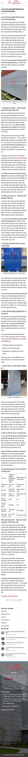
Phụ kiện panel (13, 596)
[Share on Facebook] (10, 600)
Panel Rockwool (5, 620)
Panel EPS (4, 611)
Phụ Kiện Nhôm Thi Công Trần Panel (15, 642)
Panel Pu (3, 617)
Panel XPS (4, 623)
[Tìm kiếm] (26, 2)
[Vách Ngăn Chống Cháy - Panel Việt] (14, 2)
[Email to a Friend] (15, 600)
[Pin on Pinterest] (18, 600)
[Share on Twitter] (12, 600)
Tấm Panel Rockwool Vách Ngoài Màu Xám (16, 637)
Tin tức (2, 7)
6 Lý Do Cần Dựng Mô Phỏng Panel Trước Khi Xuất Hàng (16, 654)
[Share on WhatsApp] (7, 600)
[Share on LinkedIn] (20, 600)
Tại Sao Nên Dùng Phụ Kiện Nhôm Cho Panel (15, 648)
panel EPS (19, 158)
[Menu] (2, 2)
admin (14, 13)
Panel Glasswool (5, 614)
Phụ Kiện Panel (5, 626)
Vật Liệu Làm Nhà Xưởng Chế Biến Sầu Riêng (15, 632)
